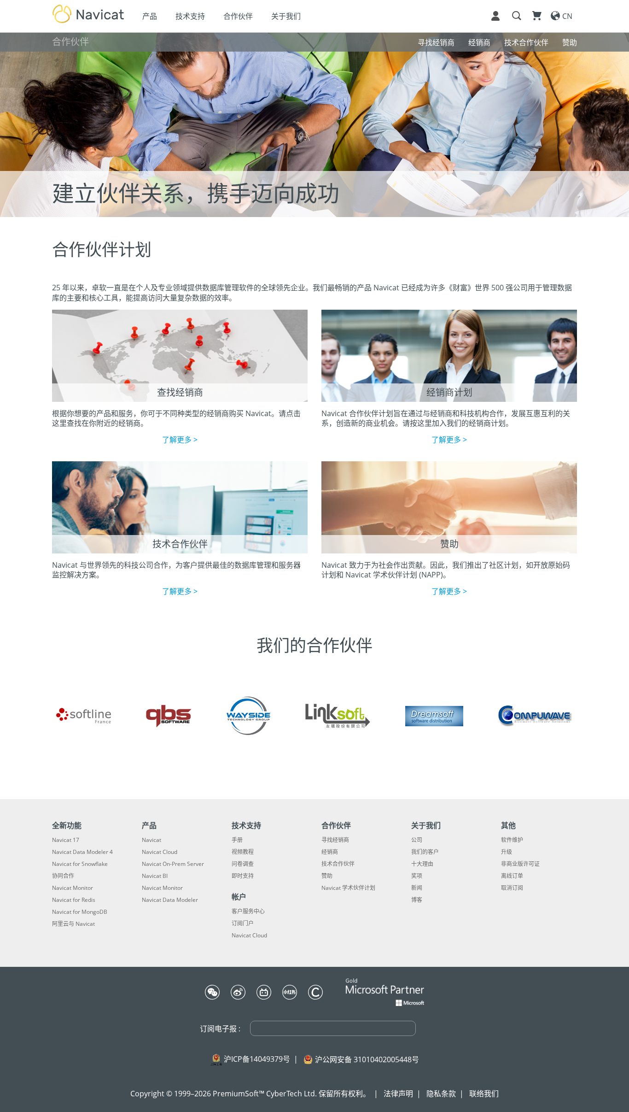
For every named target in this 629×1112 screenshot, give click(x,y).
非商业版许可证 (520, 864)
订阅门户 (243, 923)
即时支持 (243, 876)
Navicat (151, 840)
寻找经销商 (335, 840)
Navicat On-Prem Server (173, 864)
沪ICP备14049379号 (257, 1059)
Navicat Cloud (159, 852)
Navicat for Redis (73, 900)
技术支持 (190, 16)
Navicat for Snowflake (80, 864)
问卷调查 (243, 864)
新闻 (416, 888)
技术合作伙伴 (338, 864)
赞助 (326, 876)
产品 (149, 16)
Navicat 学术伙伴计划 (348, 888)
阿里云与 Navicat (73, 924)
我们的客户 (425, 852)
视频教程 (243, 852)
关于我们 (286, 16)
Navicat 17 (65, 840)
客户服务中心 (248, 911)
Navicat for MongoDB (79, 912)
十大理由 (422, 864)
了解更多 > (180, 440)
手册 (237, 840)
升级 (506, 852)
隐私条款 (441, 1093)
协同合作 (63, 876)
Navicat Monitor (72, 888)
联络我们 (484, 1093)
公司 (416, 840)
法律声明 (398, 1093)
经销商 (329, 852)
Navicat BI (155, 876)
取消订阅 (512, 888)
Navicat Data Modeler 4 (82, 852)
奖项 (416, 876)
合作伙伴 (238, 16)
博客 (416, 900)
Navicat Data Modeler (170, 900)
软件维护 (512, 840)
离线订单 (512, 876)
